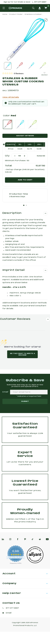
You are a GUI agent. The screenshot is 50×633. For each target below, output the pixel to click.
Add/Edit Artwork (25, 136)
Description (11, 213)
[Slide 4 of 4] (42, 66)
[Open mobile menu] (3, 8)
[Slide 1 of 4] (7, 66)
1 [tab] (23, 205)
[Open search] (33, 8)
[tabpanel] (25, 195)
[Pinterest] (25, 539)
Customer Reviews (15, 319)
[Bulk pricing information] (4, 144)
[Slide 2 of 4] (19, 66)
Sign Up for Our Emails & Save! (17, 2)
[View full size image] (46, 20)
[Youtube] (47, 539)
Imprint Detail (13, 270)
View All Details (10, 97)
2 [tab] (26, 205)
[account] (39, 8)
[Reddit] (40, 539)
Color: (9, 116)
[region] (13, 73)
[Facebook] (17, 539)
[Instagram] (10, 539)
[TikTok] (32, 539)
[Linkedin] (3, 539)
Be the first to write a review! (22, 354)
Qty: (7, 156)
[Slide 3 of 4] (31, 66)
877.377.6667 (40, 2)
